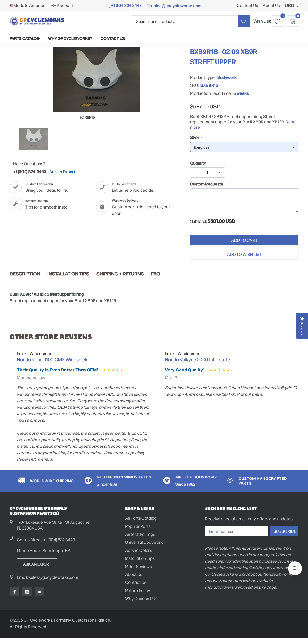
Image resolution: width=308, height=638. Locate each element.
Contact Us (247, 5)
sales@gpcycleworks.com (176, 5)
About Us (271, 5)
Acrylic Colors (138, 550)
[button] (295, 568)
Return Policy (137, 590)
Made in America (29, 5)
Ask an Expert (62, 171)
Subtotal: (198, 221)
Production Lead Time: (210, 93)
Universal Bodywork (144, 542)
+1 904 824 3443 (126, 5)
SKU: (194, 85)
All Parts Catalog (141, 518)
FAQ (155, 274)
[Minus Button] (194, 172)
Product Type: (202, 77)
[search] (244, 21)
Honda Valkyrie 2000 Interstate (197, 359)
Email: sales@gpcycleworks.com (47, 577)
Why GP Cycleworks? (70, 38)
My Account (61, 5)
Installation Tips (68, 274)
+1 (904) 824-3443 (29, 171)
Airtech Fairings (140, 534)
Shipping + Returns (120, 274)
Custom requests (206, 183)
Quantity (198, 163)
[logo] (37, 21)
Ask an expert (37, 564)
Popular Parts (138, 526)
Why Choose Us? (141, 598)
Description (25, 274)
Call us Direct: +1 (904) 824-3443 (46, 539)
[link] (33, 139)
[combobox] (185, 21)
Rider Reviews (138, 566)
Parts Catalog (25, 38)
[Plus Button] (220, 172)
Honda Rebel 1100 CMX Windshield (53, 359)
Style (195, 137)
